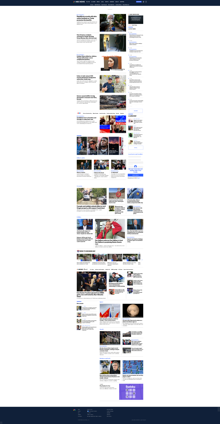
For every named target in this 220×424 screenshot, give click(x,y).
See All (135, 147)
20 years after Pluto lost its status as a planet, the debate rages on (132, 320)
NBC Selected (109, 416)
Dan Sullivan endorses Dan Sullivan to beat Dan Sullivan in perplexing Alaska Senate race (135, 81)
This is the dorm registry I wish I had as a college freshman (138, 142)
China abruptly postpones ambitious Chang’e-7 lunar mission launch (134, 88)
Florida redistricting (111, 113)
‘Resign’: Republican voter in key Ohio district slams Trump (129, 263)
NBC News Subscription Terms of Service (94, 416)
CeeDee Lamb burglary (99, 269)
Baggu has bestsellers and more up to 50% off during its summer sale (138, 122)
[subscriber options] (143, 1)
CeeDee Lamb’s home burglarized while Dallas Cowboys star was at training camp (137, 282)
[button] (102, 1)
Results (117, 113)
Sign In (138, 177)
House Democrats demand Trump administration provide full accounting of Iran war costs (136, 36)
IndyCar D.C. (107, 269)
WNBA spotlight (114, 269)
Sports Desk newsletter (128, 269)
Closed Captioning (110, 411)
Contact (79, 411)
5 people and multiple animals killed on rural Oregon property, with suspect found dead (135, 95)
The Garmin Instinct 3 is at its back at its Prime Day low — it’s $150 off (138, 136)
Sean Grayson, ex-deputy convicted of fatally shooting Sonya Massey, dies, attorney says (87, 36)
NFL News (120, 269)
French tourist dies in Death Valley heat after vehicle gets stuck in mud (136, 102)
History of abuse (81, 172)
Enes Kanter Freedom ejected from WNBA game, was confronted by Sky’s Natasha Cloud (135, 73)
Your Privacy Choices (93, 411)
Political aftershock (99, 172)
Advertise (108, 414)
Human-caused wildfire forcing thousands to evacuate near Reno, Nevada (87, 97)
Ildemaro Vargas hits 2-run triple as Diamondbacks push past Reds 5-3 (137, 291)
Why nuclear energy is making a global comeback (135, 44)
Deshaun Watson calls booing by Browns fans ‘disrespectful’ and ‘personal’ (120, 291)
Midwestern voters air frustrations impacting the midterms (112, 264)
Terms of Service (90, 414)
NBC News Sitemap (110, 409)
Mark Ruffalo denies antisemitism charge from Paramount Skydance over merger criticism (110, 376)
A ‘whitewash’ (114, 172)
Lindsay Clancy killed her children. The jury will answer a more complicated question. (87, 57)
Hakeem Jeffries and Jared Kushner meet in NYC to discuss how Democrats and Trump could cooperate (85, 239)
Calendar (122, 113)
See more (136, 110)
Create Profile (135, 175)
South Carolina (102, 113)
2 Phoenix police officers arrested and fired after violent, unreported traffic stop (135, 201)
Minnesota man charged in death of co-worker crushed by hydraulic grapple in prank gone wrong (120, 210)
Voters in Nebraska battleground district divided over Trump (83, 263)
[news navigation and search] (146, 2)
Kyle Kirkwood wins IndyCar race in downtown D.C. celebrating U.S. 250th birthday (117, 285)
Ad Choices (80, 416)
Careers (79, 414)
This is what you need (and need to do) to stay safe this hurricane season (138, 129)
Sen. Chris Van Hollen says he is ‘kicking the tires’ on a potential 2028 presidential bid (135, 232)
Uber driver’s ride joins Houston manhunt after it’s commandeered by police (138, 210)
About (79, 409)
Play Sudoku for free (105, 386)
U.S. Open (92, 269)
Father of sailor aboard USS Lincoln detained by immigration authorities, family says (86, 77)
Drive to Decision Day (87, 113)
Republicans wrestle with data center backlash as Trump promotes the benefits (87, 18)
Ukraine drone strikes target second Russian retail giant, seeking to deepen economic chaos (109, 349)
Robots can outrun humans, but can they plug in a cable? (133, 375)
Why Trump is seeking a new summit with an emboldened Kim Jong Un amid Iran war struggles (136, 343)
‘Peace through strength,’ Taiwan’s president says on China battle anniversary (137, 349)
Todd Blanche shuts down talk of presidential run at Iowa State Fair (99, 263)
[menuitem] (88, 1)
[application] (113, 102)
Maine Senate (95, 113)
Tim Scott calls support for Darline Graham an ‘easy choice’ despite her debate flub (85, 232)
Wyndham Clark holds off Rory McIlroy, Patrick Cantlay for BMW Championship (138, 275)
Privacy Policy (89, 409)
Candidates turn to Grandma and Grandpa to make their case (86, 118)
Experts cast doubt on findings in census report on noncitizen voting (135, 240)
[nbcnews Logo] (74, 410)
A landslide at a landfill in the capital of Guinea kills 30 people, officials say (136, 66)
